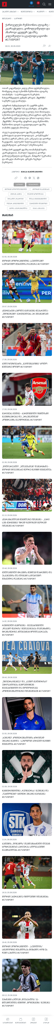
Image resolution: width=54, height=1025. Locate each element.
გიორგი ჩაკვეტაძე (41, 189)
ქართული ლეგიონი (38, 204)
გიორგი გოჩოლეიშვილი (16, 189)
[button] (10, 11)
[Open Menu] (50, 4)
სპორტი (18, 19)
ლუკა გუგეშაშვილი (38, 199)
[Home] (4, 4)
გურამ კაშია (16, 194)
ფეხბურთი (33, 184)
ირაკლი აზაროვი (15, 199)
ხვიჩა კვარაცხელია (18, 208)
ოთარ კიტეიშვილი (15, 204)
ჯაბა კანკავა (39, 208)
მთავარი (6, 19)
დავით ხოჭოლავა (35, 194)
